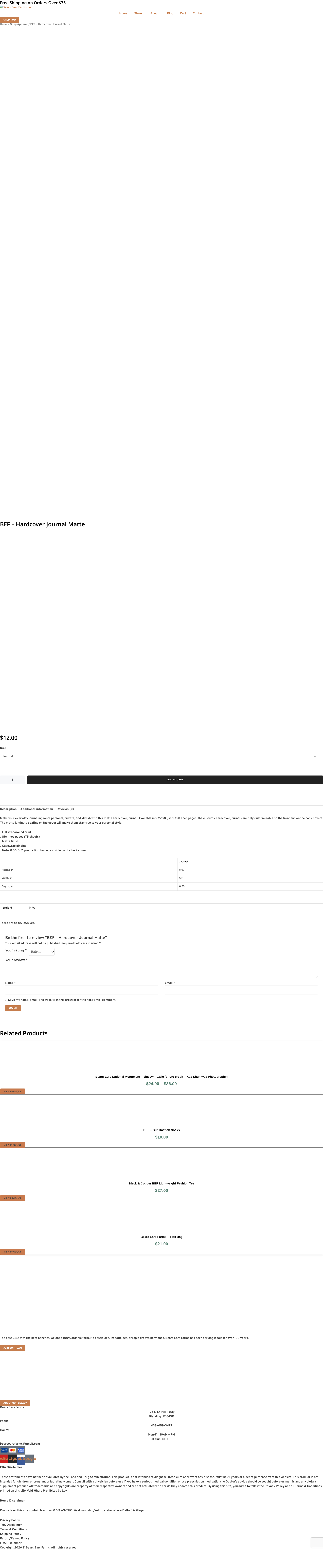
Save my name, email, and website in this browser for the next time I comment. (62, 1000)
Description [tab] (8, 809)
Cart (183, 13)
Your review (16, 960)
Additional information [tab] (36, 809)
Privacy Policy (10, 1520)
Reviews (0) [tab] (65, 809)
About (154, 13)
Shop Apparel (19, 24)
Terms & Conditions (13, 1529)
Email (170, 983)
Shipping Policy (10, 1534)
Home (123, 13)
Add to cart (175, 779)
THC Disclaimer (11, 1525)
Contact (198, 13)
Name (10, 983)
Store (138, 13)
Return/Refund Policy (15, 1539)
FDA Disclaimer (11, 1543)
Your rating (16, 950)
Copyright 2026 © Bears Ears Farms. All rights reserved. (38, 1548)
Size (3, 748)
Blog (170, 13)
